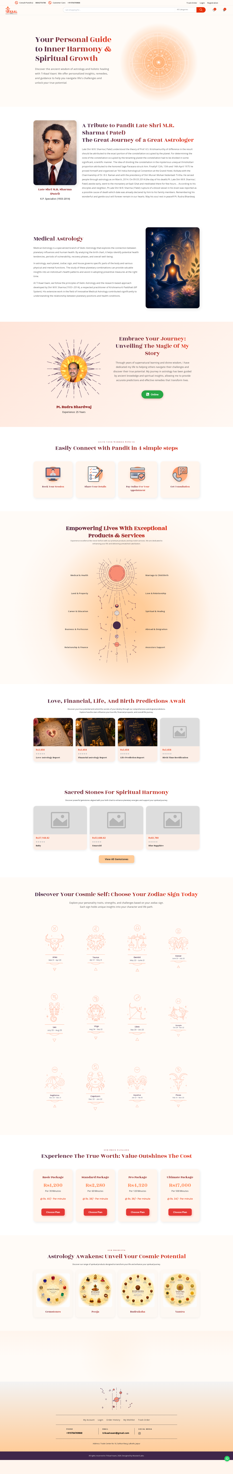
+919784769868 (74, 1447)
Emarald (97, 859)
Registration (212, 3)
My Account (89, 1433)
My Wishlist (129, 1433)
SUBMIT (143, 1383)
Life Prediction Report (132, 771)
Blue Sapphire (156, 859)
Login (202, 3)
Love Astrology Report (48, 771)
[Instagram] (139, 1447)
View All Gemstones (116, 873)
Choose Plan (53, 1226)
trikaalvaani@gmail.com (115, 1447)
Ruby (38, 859)
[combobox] (185, 10)
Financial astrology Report (92, 771)
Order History (113, 1433)
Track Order (191, 3)
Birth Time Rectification (175, 771)
